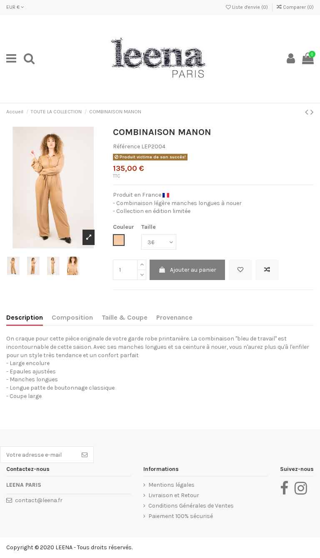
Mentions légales (171, 484)
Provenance (174, 317)
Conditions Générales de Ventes (191, 505)
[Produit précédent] (307, 112)
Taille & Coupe (125, 317)
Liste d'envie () (250, 7)
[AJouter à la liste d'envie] (240, 270)
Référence (126, 146)
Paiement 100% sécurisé (180, 516)
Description (24, 317)
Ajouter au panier (193, 269)
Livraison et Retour (173, 495)
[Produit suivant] (312, 112)
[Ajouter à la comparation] (267, 270)
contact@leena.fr (38, 500)
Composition (72, 317)
